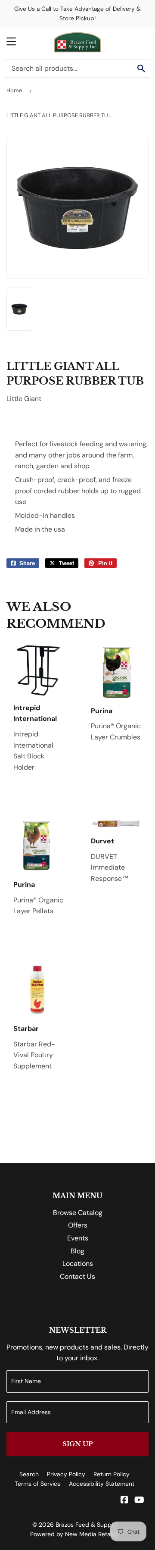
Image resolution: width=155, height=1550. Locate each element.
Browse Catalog (77, 1212)
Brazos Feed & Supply (86, 1524)
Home (14, 90)
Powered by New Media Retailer (74, 1534)
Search (29, 1474)
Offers (77, 1225)
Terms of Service (38, 1483)
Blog (77, 1251)
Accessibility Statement (101, 1483)
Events (77, 1238)
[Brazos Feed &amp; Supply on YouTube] (139, 1500)
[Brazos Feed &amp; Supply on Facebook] (124, 1500)
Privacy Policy (66, 1474)
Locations (77, 1263)
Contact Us (77, 1276)
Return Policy (111, 1474)
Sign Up (77, 1444)
